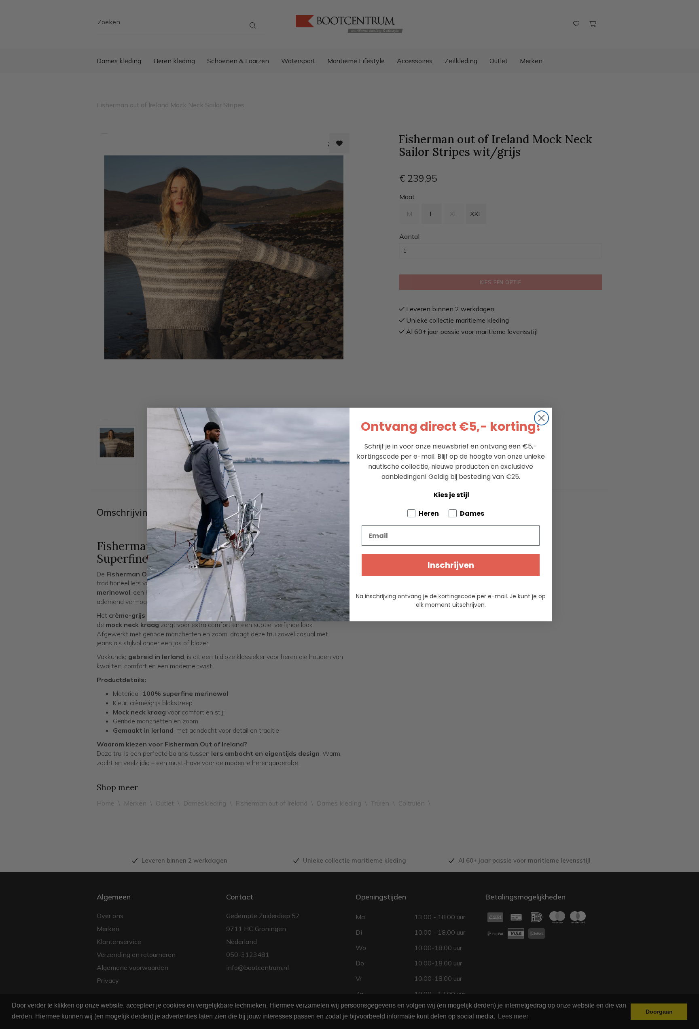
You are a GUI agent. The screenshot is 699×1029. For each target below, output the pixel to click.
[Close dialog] (541, 418)
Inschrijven (451, 565)
